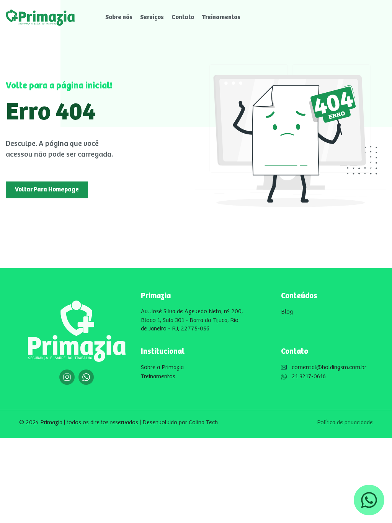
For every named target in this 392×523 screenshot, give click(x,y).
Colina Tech (203, 422)
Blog (287, 312)
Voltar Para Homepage (47, 189)
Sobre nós (118, 17)
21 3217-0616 (309, 376)
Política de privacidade (345, 422)
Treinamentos (221, 17)
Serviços (152, 17)
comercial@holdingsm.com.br (329, 367)
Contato (183, 17)
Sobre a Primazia (162, 367)
